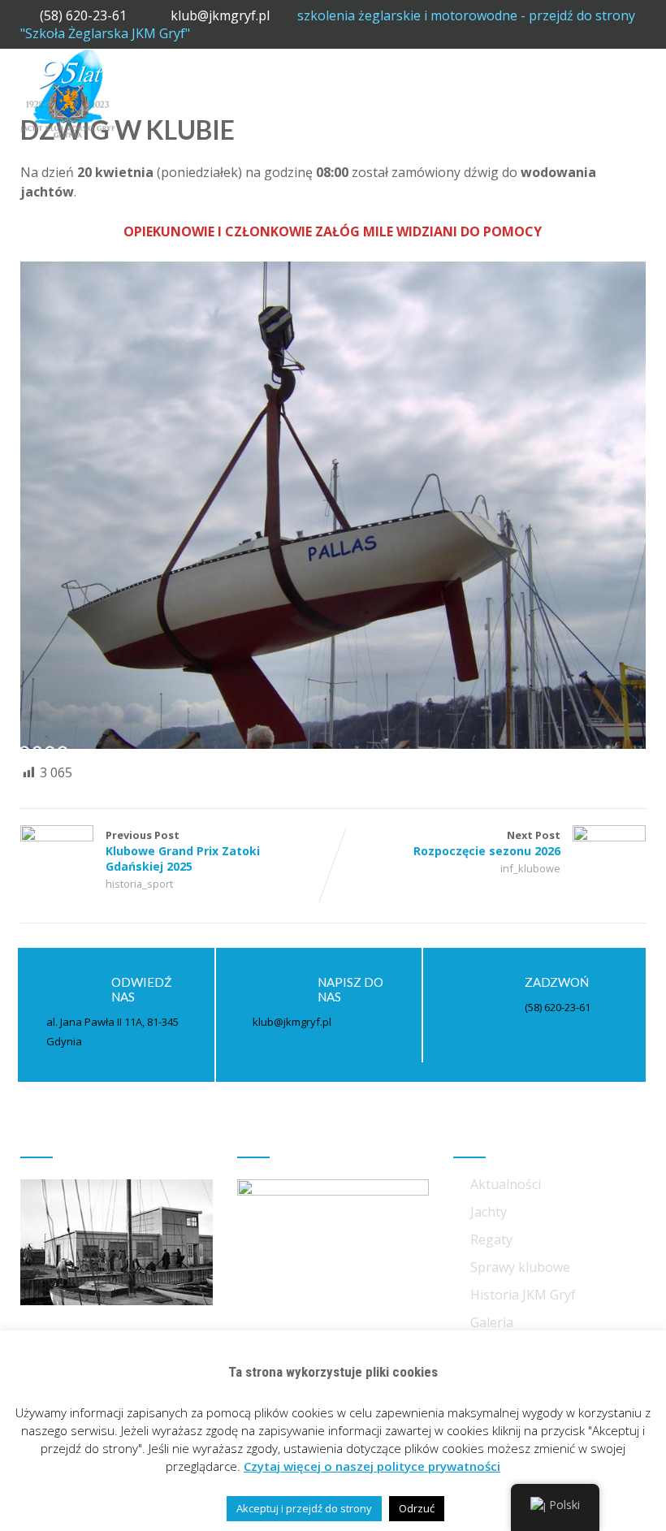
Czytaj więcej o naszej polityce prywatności (372, 1466)
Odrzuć (417, 1508)
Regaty (491, 1239)
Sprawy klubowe (520, 1267)
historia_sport (139, 883)
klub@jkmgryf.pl (222, 15)
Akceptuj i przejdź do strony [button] (304, 1508)
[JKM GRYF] (67, 58)
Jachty (488, 1212)
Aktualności (505, 1184)
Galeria (491, 1322)
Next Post (486, 843)
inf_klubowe (530, 868)
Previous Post (183, 851)
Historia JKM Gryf (523, 1295)
